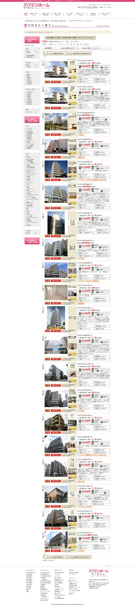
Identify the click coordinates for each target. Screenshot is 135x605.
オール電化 (29, 216)
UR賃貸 (29, 148)
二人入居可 (29, 131)
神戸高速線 (42, 577)
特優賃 (28, 142)
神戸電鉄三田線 (43, 600)
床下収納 (29, 220)
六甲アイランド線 (44, 598)
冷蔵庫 (28, 176)
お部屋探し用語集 (73, 585)
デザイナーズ (30, 140)
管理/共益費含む (31, 55)
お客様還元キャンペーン (74, 587)
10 (71, 44)
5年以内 (29, 79)
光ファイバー (30, 207)
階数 (27, 109)
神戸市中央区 (29, 574)
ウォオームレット (31, 170)
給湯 (28, 156)
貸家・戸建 (57, 593)
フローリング (30, 181)
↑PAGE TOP (109, 565)
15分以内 (29, 101)
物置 (28, 190)
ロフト (28, 185)
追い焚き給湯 (30, 159)
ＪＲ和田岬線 (43, 596)
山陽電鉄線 (42, 584)
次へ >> (86, 44)
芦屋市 (27, 591)
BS (27, 208)
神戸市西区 (28, 588)
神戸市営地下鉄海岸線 (45, 581)
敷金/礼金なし (30, 57)
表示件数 (28, 230)
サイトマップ (100, 4)
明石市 (27, 589)
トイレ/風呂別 (30, 162)
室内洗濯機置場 (31, 167)
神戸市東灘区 (29, 576)
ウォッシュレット (31, 168)
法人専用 (29, 134)
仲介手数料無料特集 (59, 598)
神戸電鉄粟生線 (43, 593)
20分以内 (29, 102)
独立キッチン (30, 171)
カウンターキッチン (32, 173)
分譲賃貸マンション (59, 589)
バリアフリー (30, 214)
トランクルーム (31, 191)
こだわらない (30, 91)
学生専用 (29, 136)
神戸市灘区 (28, 577)
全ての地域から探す (30, 572)
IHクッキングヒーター (32, 217)
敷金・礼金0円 (58, 577)
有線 (28, 213)
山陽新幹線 (42, 595)
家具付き (29, 225)
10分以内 (29, 99)
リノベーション (31, 143)
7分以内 (29, 98)
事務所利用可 (30, 133)
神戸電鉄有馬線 (43, 589)
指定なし (29, 74)
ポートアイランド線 (45, 591)
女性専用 (29, 139)
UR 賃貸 (56, 584)
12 (78, 44)
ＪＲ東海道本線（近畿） (46, 576)
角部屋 (28, 219)
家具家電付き (58, 591)
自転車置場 (29, 205)
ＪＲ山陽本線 (43, 579)
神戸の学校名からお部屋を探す (58, 20)
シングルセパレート (59, 588)
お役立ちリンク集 (73, 588)
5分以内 (29, 96)
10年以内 (29, 80)
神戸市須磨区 (29, 582)
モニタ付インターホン (32, 194)
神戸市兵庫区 (29, 579)
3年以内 (29, 77)
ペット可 (29, 128)
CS (27, 210)
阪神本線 (42, 586)
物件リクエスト (72, 580)
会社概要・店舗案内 (73, 572)
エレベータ (29, 203)
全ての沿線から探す (45, 572)
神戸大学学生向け (59, 581)
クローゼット (30, 188)
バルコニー (29, 182)
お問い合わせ (107, 4)
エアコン (29, 177)
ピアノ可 (29, 130)
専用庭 (28, 193)
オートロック (30, 196)
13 (81, 44)
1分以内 (29, 93)
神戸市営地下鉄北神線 (45, 582)
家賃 (27, 48)
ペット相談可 (30, 145)
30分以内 (29, 104)
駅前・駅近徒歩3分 (59, 582)
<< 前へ (51, 44)
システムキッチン (31, 174)
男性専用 (29, 137)
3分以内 (29, 94)
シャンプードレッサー (32, 164)
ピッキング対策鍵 (31, 198)
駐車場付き (57, 586)
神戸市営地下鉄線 (44, 574)
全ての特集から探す (59, 572)
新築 (28, 76)
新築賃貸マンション (59, 579)
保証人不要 (29, 147)
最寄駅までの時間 (30, 89)
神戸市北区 (28, 586)
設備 (27, 154)
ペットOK (57, 576)
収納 (28, 187)
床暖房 (28, 179)
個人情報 (71, 593)
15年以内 (29, 82)
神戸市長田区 (29, 581)
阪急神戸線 (42, 588)
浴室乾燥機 (29, 161)
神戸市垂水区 (29, 584)
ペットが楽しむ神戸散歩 (74, 590)
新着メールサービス (73, 581)
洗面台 (28, 165)
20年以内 (29, 83)
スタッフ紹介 (92, 4)
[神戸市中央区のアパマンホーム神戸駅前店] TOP (37, 20)
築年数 (27, 72)
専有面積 (28, 62)
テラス (28, 184)
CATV (28, 211)
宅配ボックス (30, 202)
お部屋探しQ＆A (72, 583)
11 (74, 44)
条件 (27, 126)
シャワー (29, 157)
